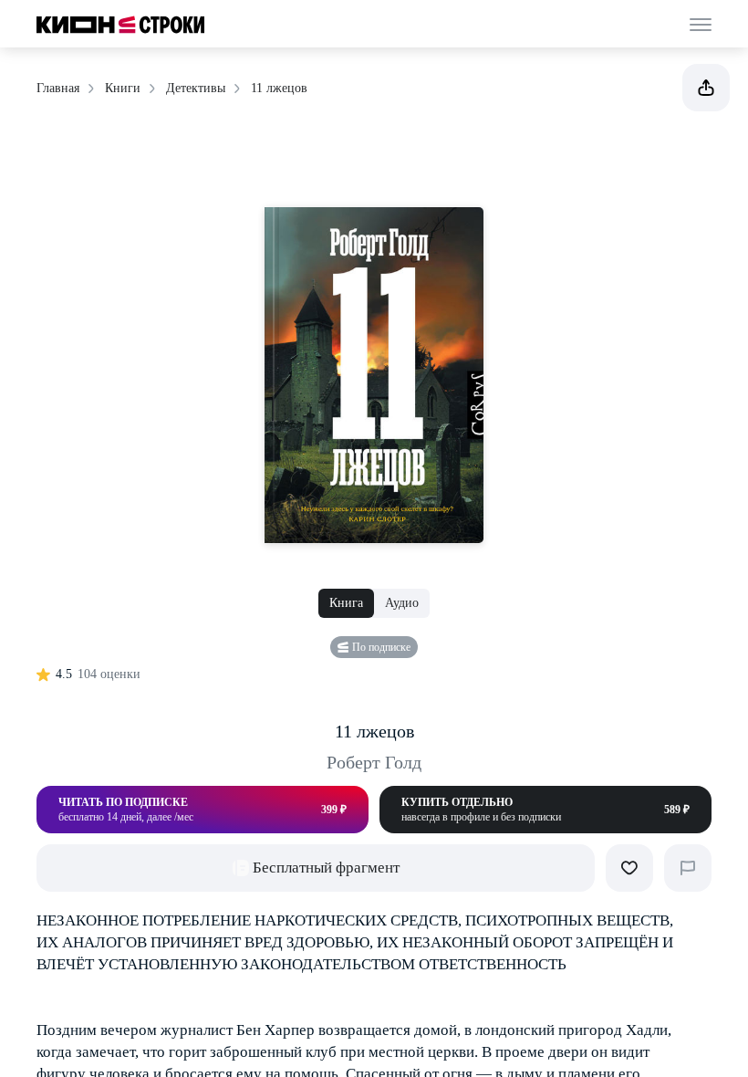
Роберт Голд (374, 762)
